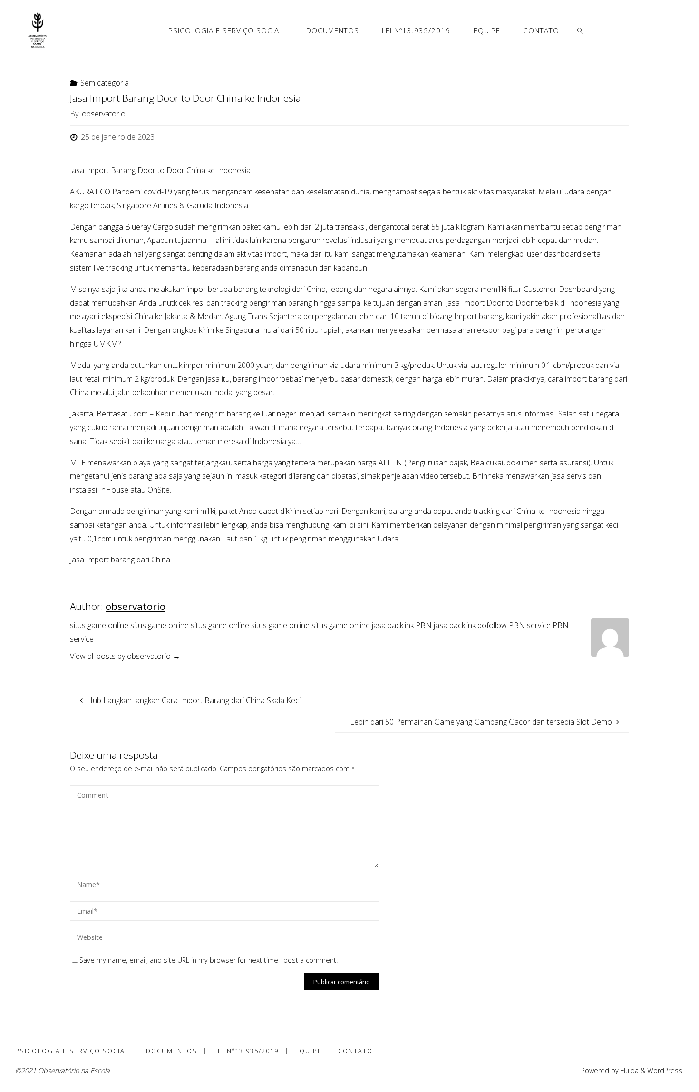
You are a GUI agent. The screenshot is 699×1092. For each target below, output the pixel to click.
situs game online (99, 625)
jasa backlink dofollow (470, 625)
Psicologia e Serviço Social (72, 1050)
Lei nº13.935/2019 (246, 1050)
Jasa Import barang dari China (120, 559)
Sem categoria (104, 82)
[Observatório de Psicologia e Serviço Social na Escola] (38, 30)
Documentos (171, 1050)
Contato (355, 1050)
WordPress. (665, 1070)
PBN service (530, 625)
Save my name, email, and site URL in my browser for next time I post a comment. (208, 960)
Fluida (629, 1070)
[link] (580, 30)
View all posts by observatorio (125, 656)
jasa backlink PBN (402, 625)
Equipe (308, 1050)
